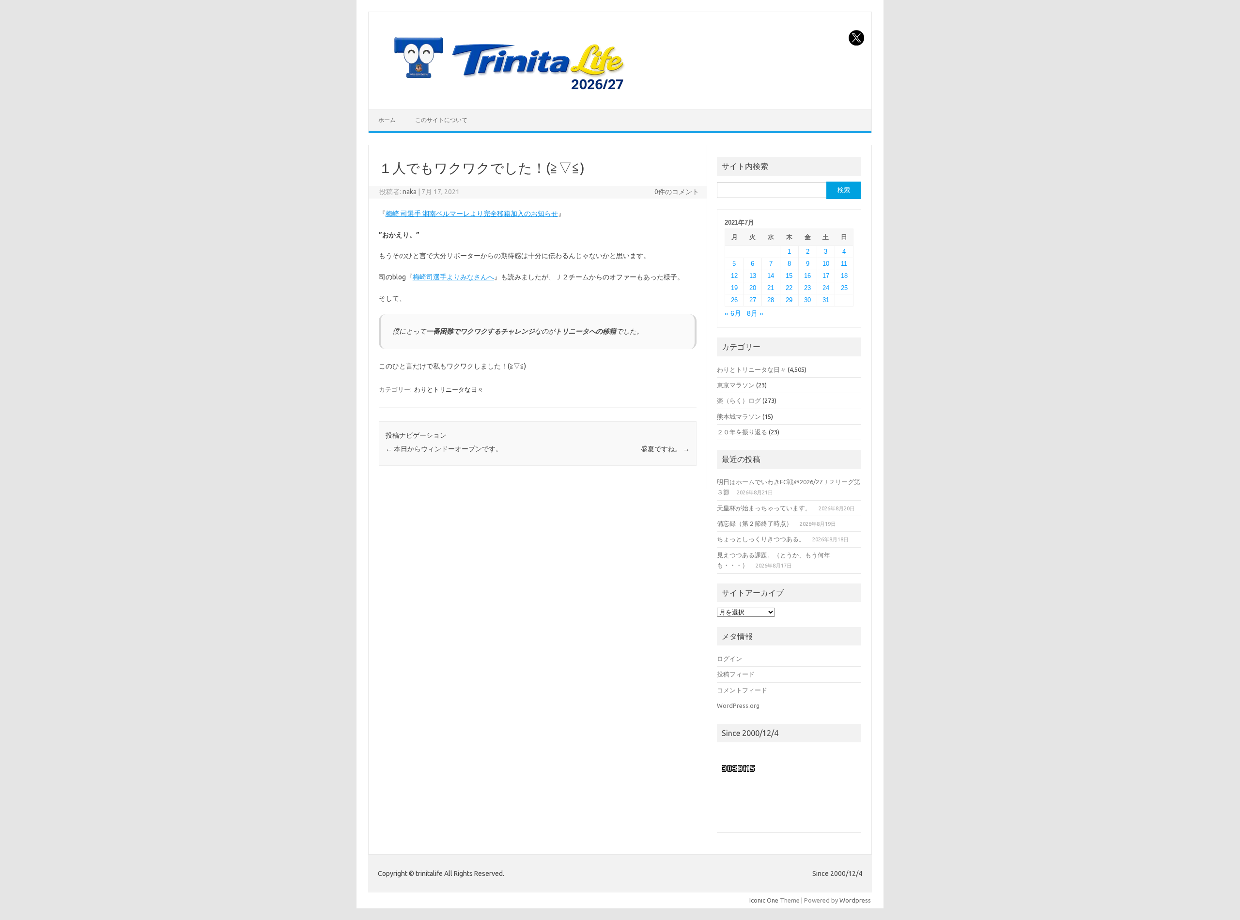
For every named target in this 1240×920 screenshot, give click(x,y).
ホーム (387, 120)
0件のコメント (676, 192)
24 (825, 287)
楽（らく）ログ (739, 400)
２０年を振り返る (742, 432)
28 (770, 300)
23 (807, 287)
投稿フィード (736, 674)
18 (844, 275)
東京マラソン (736, 385)
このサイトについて (441, 120)
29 (789, 300)
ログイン (729, 658)
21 (770, 287)
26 (734, 300)
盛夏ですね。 (665, 449)
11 (844, 263)
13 (752, 275)
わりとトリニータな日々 (448, 389)
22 (789, 287)
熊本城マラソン (739, 416)
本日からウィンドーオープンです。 (444, 449)
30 (807, 300)
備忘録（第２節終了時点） (754, 523)
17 (825, 275)
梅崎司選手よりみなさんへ (453, 277)
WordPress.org (738, 705)
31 (825, 300)
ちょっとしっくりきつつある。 (761, 539)
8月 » (755, 313)
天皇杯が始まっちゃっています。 (764, 508)
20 (752, 287)
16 (807, 275)
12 (734, 275)
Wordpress (855, 900)
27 (752, 300)
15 (789, 275)
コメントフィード (742, 690)
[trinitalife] (507, 92)
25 (844, 287)
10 (825, 263)
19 (734, 287)
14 (770, 275)
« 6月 (733, 313)
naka (410, 192)
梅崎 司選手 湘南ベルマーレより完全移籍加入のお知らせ (472, 213)
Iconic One (763, 900)
